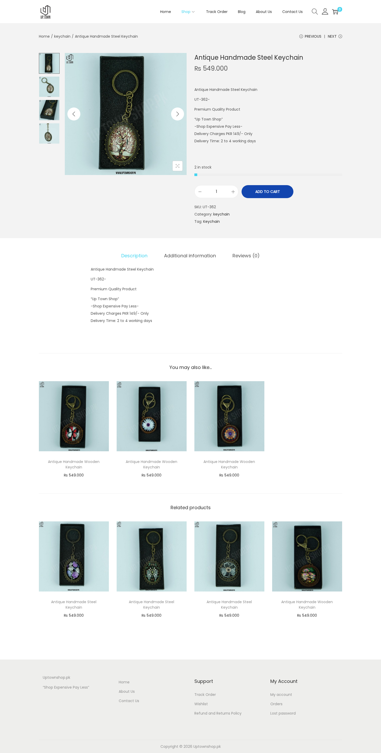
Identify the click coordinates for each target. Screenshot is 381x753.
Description (134, 255)
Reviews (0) (246, 255)
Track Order (205, 694)
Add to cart (267, 191)
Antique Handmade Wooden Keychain (74, 464)
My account (281, 694)
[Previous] (73, 113)
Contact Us (129, 700)
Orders (276, 704)
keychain (62, 36)
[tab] (134, 255)
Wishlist (201, 704)
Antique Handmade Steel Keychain (73, 604)
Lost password (283, 713)
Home (44, 36)
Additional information (190, 255)
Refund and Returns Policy (218, 713)
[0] (335, 12)
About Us (127, 691)
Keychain (211, 221)
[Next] (177, 113)
